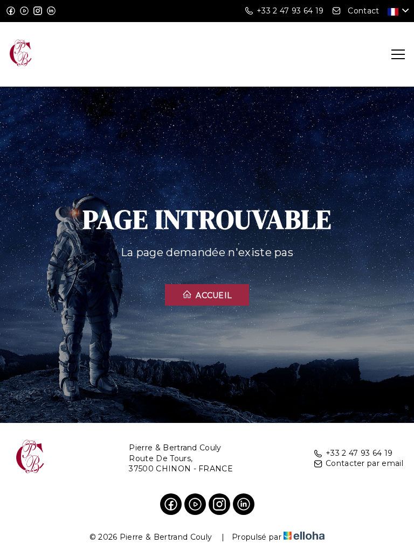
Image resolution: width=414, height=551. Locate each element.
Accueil (213, 295)
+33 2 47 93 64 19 (359, 453)
